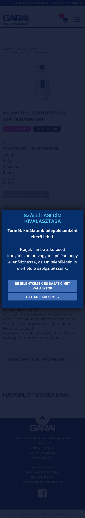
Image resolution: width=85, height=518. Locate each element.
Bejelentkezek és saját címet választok (42, 286)
